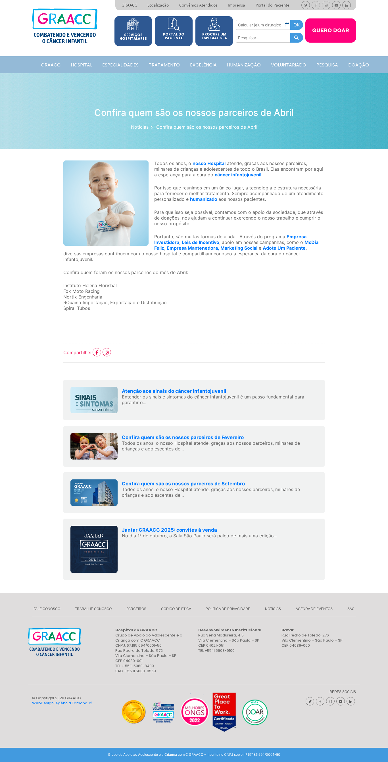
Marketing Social (238, 248)
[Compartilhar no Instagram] (107, 352)
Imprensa (236, 5)
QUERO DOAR (330, 30)
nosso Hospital (209, 163)
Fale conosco (47, 609)
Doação (358, 65)
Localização (158, 5)
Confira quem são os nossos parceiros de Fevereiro (183, 437)
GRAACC (129, 5)
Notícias (140, 127)
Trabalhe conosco (93, 609)
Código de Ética (176, 609)
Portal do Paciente (272, 5)
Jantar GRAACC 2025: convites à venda (169, 530)
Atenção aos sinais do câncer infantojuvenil (174, 391)
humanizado (203, 199)
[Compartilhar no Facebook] (98, 352)
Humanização (244, 65)
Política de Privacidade (228, 609)
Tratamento (164, 65)
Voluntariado (288, 65)
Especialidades (120, 65)
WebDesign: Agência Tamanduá (62, 703)
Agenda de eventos (314, 609)
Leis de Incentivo (200, 242)
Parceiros (136, 609)
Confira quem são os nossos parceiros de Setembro (183, 484)
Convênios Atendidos (198, 5)
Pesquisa (327, 65)
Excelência (203, 65)
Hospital (81, 65)
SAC (350, 609)
